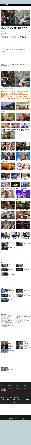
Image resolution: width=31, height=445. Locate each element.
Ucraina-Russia (10, 388)
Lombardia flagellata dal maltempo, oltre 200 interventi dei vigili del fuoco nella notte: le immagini (14, 92)
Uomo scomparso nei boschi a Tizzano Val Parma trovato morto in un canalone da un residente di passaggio (15, 99)
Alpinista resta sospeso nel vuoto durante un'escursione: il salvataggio (11, 93)
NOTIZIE (5, 5)
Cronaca (2, 385)
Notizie (5, 397)
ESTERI (9, 315)
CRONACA (4, 9)
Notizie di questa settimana (3, 390)
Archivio (19, 399)
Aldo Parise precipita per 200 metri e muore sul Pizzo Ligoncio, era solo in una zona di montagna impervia (14, 95)
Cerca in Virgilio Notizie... (12, 397)
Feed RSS (3, 399)
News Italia (27, 399)
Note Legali (10, 418)
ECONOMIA (25, 315)
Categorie (14, 399)
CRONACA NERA (10, 341)
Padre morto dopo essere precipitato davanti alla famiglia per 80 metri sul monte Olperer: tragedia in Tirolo (14, 97)
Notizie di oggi (3, 388)
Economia (24, 385)
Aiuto (23, 418)
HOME (1, 9)
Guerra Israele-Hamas (25, 389)
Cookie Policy (16, 418)
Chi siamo (8, 418)
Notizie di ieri (3, 389)
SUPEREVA (15, 417)
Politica (9, 385)
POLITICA (9, 319)
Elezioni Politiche (18, 388)
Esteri (17, 385)
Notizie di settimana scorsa (3, 392)
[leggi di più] (29, 34)
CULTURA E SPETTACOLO (26, 345)
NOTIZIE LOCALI (10, 246)
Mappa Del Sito (8, 399)
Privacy (13, 418)
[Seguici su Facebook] (14, 403)
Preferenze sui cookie (20, 418)
